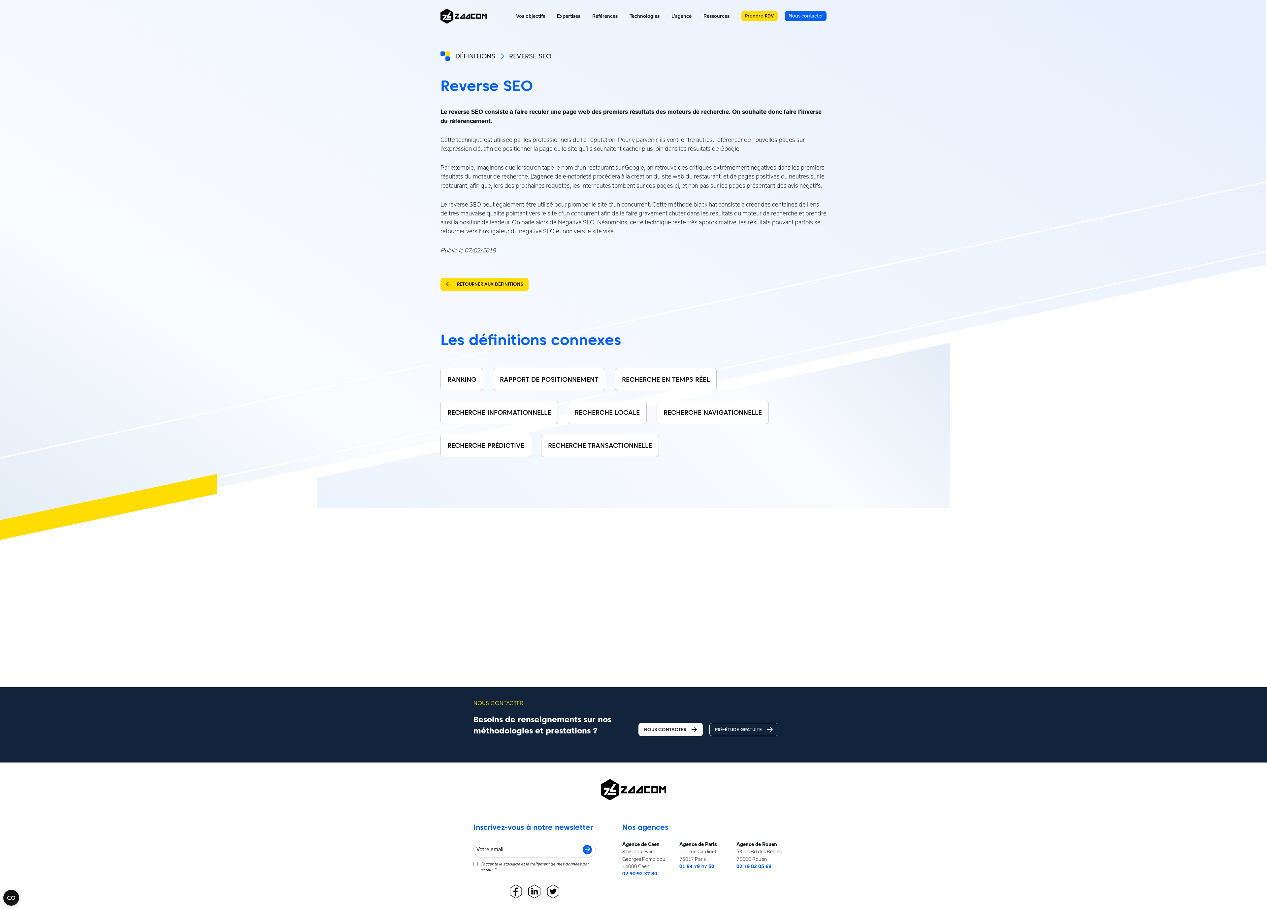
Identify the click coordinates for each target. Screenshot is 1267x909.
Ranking (461, 379)
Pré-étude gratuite (738, 729)
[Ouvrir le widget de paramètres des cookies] (11, 898)
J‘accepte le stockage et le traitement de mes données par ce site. (534, 866)
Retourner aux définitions (490, 284)
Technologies (645, 16)
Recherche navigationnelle (713, 412)
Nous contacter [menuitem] (806, 15)
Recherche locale (607, 412)
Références (605, 16)
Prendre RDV (759, 15)
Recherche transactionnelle (600, 445)
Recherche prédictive (485, 445)
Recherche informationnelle (499, 412)
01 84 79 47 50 (696, 866)
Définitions (475, 56)
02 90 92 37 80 (639, 873)
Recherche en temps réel (666, 379)
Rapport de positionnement (549, 379)
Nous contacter (665, 729)
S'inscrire (587, 850)
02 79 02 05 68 (753, 866)
